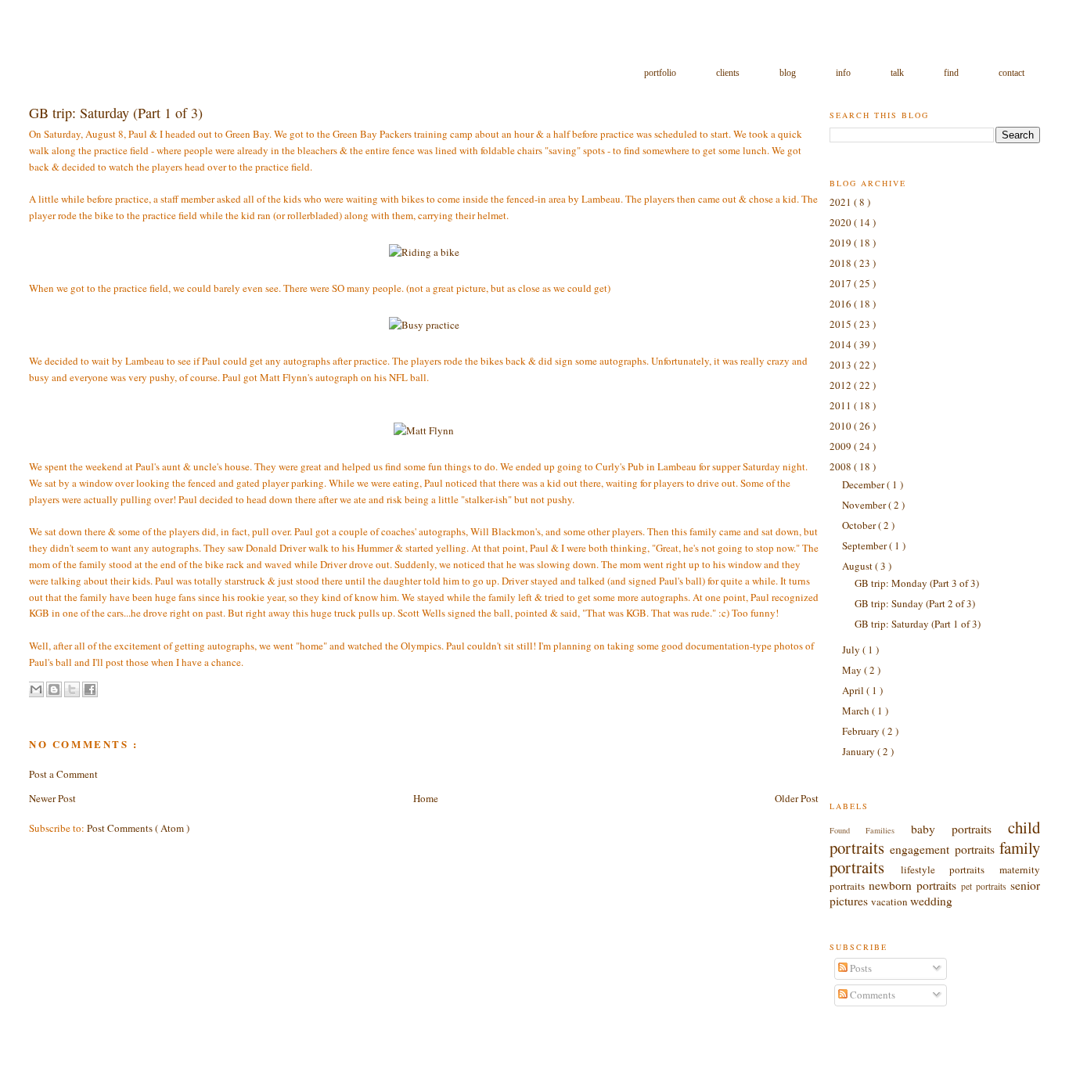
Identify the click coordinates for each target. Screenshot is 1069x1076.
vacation (890, 901)
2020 (842, 222)
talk (898, 72)
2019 (842, 243)
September (865, 545)
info (844, 72)
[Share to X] (72, 689)
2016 (842, 304)
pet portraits (985, 886)
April (854, 690)
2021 (842, 202)
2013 (842, 365)
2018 (842, 263)
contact (1011, 72)
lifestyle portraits (950, 869)
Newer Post (52, 798)
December (864, 484)
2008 (842, 466)
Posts (860, 968)
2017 (842, 283)
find (952, 72)
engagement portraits (944, 849)
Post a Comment (63, 774)
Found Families (870, 830)
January (859, 751)
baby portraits (960, 829)
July (852, 649)
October (860, 525)
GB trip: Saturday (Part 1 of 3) (918, 624)
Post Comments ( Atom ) (138, 828)
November (865, 505)
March (857, 711)
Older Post (797, 798)
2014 (842, 344)
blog (788, 72)
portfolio (661, 72)
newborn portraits (915, 885)
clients (729, 72)
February (862, 731)
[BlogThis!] (54, 689)
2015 (842, 324)
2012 (842, 385)
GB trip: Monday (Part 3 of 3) (917, 583)
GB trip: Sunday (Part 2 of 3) (915, 603)
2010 (842, 426)
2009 (842, 446)
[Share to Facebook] (90, 689)
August (858, 566)
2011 (842, 405)
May (853, 670)
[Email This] (36, 689)
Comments (871, 995)
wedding (931, 901)
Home (425, 798)
